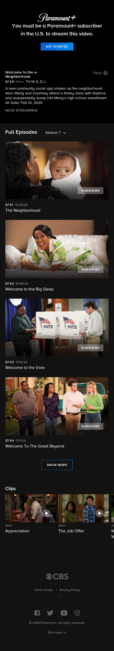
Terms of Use (43, 590)
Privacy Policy (70, 590)
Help (97, 73)
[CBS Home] (57, 576)
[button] (30, 517)
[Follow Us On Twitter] (50, 613)
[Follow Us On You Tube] (64, 613)
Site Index (55, 632)
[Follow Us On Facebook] (37, 613)
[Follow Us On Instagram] (77, 613)
